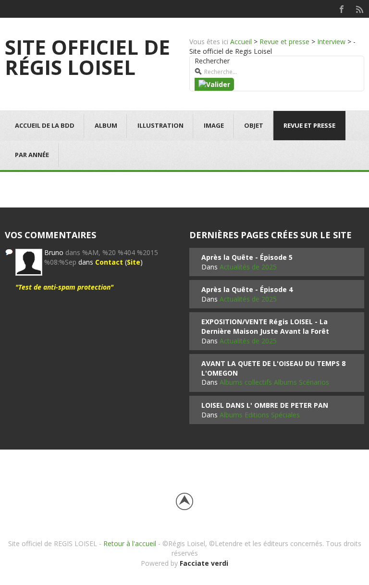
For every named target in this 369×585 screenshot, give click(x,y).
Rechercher (212, 60)
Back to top (184, 501)
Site (133, 262)
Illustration (160, 125)
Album (106, 125)
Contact (109, 262)
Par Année (32, 154)
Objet (253, 125)
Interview (331, 41)
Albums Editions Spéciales (260, 414)
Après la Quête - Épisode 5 (247, 257)
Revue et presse (284, 41)
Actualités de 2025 (248, 266)
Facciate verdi (204, 563)
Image (214, 125)
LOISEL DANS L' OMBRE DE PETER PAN (264, 405)
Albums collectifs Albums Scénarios (274, 382)
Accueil (241, 41)
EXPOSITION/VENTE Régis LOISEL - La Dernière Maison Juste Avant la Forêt (265, 326)
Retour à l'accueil (129, 543)
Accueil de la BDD (44, 125)
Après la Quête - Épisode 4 (247, 289)
